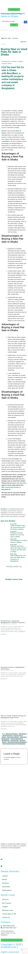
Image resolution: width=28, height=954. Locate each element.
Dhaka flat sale (7, 735)
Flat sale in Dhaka (13, 737)
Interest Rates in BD (9, 914)
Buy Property (6, 903)
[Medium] (14, 859)
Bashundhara (6, 890)
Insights (5, 906)
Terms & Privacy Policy (13, 948)
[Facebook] (14, 852)
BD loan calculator (11, 734)
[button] (3, 44)
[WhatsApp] (14, 863)
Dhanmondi (6, 886)
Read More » (4, 634)
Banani (4, 879)
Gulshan (5, 876)
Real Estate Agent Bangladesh (17, 742)
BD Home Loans (7, 910)
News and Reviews (19, 483)
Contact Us (6, 917)
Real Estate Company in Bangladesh (14, 743)
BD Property (23, 734)
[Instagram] (14, 856)
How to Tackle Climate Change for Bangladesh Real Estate (13, 716)
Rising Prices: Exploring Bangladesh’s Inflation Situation (13, 621)
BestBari (12, 73)
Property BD (14, 740)
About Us (5, 899)
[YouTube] (14, 866)
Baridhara (5, 883)
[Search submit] (25, 22)
